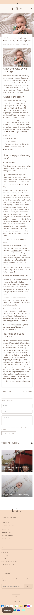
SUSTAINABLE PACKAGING (9, 561)
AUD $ (15, 596)
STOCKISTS (5, 555)
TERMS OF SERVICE (7, 535)
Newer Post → (27, 391)
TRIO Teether (15, 251)
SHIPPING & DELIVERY (8, 526)
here (27, 376)
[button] (28, 606)
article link (17, 325)
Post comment (9, 433)
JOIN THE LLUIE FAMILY (8, 564)
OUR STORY (5, 552)
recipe (5, 179)
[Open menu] (4, 8)
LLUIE (15, 602)
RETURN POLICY (6, 529)
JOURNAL (4, 558)
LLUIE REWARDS (6, 532)
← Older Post (6, 391)
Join (28, 586)
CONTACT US (5, 523)
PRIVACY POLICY (6, 538)
